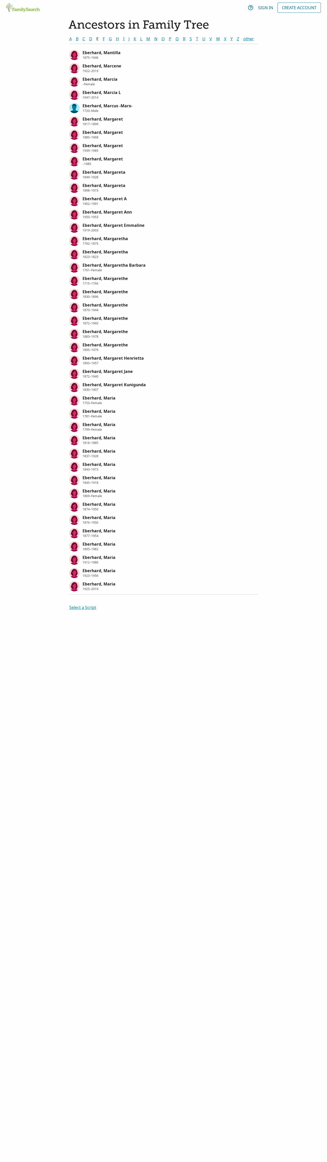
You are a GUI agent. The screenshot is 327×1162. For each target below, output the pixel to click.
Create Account (299, 7)
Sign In (265, 7)
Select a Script (82, 607)
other (248, 39)
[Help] (251, 8)
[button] (163, 54)
